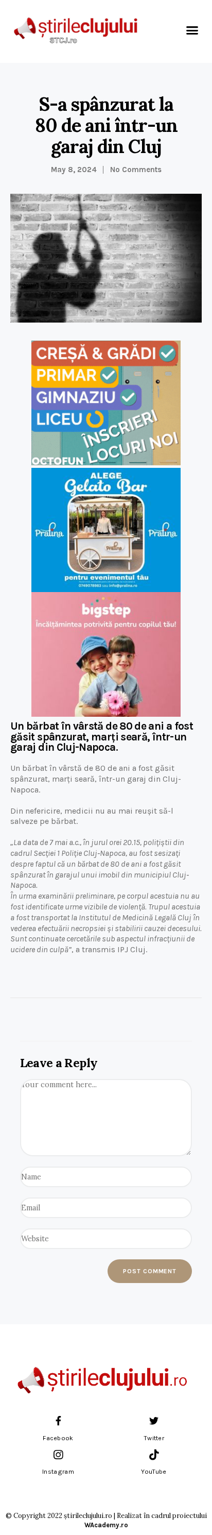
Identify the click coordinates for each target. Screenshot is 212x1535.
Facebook (58, 1438)
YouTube (153, 1471)
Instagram (58, 1471)
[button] (192, 30)
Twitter (154, 1438)
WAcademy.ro (106, 1525)
